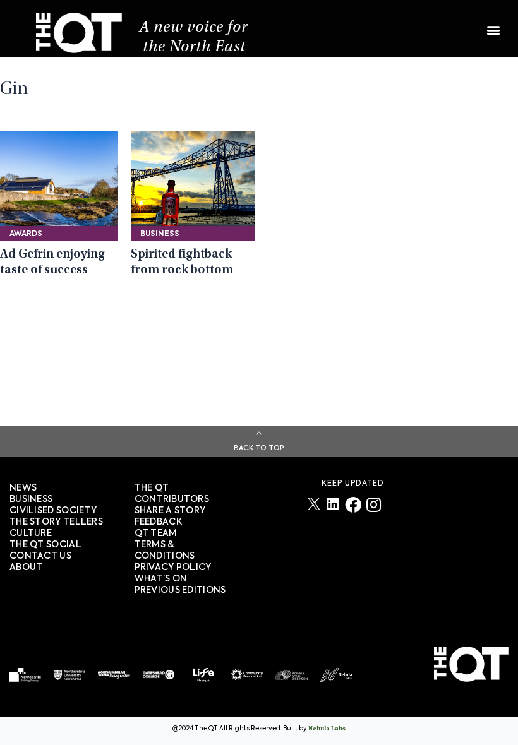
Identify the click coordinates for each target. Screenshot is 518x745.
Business (30, 499)
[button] (493, 23)
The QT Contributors (172, 493)
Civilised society (53, 510)
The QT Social (45, 545)
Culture (30, 533)
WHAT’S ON (161, 579)
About (26, 567)
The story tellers (56, 522)
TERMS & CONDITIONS (165, 550)
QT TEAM (156, 533)
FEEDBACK (158, 522)
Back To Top (259, 448)
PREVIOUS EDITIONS (180, 590)
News (23, 488)
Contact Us (40, 556)
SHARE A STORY (170, 510)
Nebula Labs (327, 729)
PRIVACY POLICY (173, 567)
